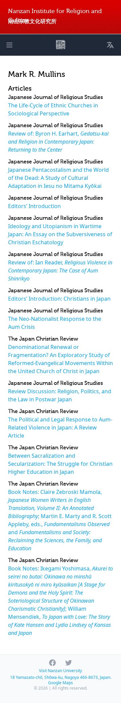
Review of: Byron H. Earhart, (58, 141)
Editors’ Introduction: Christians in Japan (59, 298)
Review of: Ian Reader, (60, 270)
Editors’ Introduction (34, 206)
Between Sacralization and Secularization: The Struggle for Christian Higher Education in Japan (60, 463)
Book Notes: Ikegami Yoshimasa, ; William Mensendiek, (60, 601)
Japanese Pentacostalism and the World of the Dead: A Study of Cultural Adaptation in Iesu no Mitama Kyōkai (58, 178)
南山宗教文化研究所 (32, 21)
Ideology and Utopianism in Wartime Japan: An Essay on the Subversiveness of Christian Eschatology (60, 234)
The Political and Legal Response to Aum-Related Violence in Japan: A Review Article (60, 427)
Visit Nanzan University (60, 670)
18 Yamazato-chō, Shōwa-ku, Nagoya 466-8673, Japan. (60, 677)
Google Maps (60, 683)
